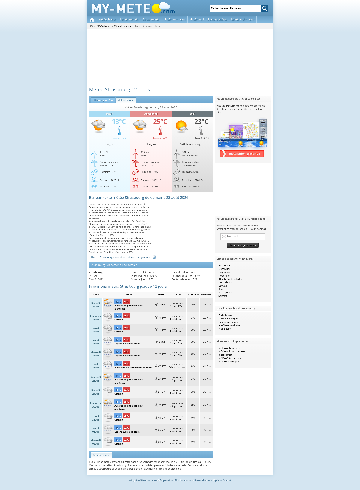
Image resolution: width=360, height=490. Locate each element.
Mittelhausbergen (228, 318)
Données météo (101, 455)
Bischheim (224, 265)
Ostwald (223, 285)
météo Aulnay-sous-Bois (231, 351)
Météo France (107, 19)
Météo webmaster (243, 19)
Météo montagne (174, 19)
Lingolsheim (225, 282)
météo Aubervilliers (229, 348)
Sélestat (222, 296)
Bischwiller (224, 269)
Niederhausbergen (228, 322)
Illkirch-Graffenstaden (230, 279)
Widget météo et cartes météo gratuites (151, 480)
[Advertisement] (180, 57)
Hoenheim (224, 275)
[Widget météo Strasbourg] (243, 156)
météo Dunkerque (228, 361)
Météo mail (196, 19)
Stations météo (217, 19)
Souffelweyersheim (229, 325)
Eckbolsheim (225, 315)
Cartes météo (150, 19)
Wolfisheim (224, 328)
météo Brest (225, 354)
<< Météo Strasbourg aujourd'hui (107, 257)
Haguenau (224, 272)
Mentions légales (211, 480)
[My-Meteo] (92, 19)
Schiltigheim (225, 292)
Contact (227, 480)
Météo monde (129, 19)
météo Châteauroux (229, 358)
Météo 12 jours (125, 100)
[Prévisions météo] (91, 25)
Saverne (222, 289)
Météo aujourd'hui (102, 100)
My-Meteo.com (133, 7)
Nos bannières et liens (187, 480)
